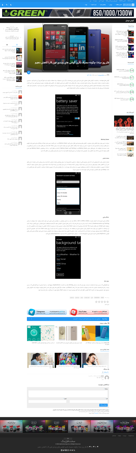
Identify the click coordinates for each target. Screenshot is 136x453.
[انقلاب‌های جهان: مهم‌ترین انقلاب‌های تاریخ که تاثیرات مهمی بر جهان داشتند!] (124, 121)
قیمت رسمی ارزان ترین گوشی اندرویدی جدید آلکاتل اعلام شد (69, 343)
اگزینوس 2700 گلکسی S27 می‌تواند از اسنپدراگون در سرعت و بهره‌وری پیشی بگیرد (9, 79)
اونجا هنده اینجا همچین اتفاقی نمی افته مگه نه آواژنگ (10, 98)
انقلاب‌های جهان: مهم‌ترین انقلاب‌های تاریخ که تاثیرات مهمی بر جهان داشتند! (125, 129)
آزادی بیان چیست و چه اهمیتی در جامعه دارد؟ (121, 154)
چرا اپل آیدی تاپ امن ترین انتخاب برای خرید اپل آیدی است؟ (8, 57)
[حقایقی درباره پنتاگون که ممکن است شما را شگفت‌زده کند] (130, 138)
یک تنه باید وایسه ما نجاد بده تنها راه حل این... (10, 104)
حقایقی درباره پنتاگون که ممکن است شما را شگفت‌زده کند (120, 138)
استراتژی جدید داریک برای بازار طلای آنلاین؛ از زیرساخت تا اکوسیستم (9, 65)
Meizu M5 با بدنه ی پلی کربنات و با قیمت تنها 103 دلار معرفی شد (97, 343)
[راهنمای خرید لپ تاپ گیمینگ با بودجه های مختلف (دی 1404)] (11, 426)
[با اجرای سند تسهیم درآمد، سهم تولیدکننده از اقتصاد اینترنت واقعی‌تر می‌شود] (19, 72)
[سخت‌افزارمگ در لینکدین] (61, 450)
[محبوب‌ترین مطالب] (7, 44)
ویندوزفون (72, 297)
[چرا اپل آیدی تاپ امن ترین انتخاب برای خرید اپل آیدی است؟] (19, 58)
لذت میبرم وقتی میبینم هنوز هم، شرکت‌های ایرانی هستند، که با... (11, 116)
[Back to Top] (68, 439)
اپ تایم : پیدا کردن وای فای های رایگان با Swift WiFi (43, 343)
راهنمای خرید (103, 5)
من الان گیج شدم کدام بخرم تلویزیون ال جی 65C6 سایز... (10, 110)
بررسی (110, 5)
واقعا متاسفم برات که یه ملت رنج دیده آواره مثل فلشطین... (9, 133)
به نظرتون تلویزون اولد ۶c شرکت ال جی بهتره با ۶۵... (10, 121)
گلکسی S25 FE (122, 1)
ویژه (86, 5)
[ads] (68, 13)
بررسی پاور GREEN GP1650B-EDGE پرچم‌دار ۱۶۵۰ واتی (121, 40)
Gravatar (96, 413)
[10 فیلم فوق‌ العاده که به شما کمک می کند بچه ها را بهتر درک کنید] (68, 360)
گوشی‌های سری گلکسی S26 (111, 1)
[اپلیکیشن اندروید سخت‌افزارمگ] (72, 450)
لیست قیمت (93, 5)
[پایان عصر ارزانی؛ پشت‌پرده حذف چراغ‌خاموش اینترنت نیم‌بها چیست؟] (19, 51)
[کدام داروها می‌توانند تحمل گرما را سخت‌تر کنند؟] (95, 360)
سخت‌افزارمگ (131, 436)
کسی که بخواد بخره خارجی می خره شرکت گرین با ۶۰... (10, 127)
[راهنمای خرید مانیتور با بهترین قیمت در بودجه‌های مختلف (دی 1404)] (56, 426)
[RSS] (74, 450)
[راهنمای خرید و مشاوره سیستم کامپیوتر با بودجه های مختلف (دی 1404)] (102, 426)
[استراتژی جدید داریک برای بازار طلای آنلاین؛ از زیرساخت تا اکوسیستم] (19, 65)
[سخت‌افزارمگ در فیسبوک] (66, 450)
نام (107, 399)
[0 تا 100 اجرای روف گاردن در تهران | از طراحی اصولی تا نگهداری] (130, 143)
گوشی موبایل (130, 20)
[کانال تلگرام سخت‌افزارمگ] (70, 450)
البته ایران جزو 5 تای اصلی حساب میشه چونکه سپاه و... (10, 144)
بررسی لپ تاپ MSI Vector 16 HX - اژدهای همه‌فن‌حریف (122, 99)
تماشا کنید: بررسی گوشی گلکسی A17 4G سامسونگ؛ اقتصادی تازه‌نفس (121, 92)
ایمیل (65, 399)
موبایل (82, 297)
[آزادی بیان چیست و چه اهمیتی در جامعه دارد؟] (130, 155)
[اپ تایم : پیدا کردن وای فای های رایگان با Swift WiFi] (40, 333)
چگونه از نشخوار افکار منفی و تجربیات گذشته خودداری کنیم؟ (40, 367)
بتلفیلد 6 (95, 1)
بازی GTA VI (130, 1)
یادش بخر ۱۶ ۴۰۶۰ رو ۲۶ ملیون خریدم (10, 92)
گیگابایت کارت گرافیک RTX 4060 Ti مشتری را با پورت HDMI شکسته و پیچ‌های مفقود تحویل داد (121, 33)
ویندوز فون (77, 297)
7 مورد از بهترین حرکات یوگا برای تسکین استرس (120, 149)
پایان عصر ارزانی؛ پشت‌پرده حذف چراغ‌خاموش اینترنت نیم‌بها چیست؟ (8, 50)
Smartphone (96, 297)
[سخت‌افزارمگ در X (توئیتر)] (64, 450)
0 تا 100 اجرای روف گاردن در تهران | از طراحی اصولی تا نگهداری (120, 143)
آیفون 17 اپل (101, 1)
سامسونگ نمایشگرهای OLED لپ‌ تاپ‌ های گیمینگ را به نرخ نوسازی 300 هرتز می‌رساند (121, 48)
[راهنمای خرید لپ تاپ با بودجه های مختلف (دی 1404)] (34, 426)
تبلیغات (119, 436)
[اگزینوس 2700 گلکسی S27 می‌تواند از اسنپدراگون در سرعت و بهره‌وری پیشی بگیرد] (19, 79)
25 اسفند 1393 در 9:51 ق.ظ (94, 376)
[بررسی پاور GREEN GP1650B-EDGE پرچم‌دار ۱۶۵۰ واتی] (131, 41)
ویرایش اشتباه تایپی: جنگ (12, 139)
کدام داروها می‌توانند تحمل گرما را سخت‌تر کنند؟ (96, 366)
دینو (90, 1)
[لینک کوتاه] (87, 75)
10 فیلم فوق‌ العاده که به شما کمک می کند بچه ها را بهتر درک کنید (69, 367)
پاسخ (103, 379)
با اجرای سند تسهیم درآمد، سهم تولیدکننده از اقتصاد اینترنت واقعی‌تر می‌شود (85, 319)
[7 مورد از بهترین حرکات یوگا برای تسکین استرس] (130, 149)
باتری (92, 297)
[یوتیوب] (89, 312)
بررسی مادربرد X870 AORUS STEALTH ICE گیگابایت (123, 84)
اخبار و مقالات (119, 5)
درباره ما (124, 436)
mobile (102, 297)
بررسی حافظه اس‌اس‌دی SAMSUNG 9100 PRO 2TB (121, 77)
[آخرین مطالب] (17, 44)
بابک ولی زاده (101, 75)
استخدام (114, 436)
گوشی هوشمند (86, 297)
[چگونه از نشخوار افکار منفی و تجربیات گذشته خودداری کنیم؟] (40, 360)
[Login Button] (2, 5)
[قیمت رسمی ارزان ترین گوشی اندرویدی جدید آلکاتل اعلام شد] (68, 333)
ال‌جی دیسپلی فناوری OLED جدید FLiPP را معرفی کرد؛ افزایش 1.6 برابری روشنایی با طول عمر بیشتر (121, 55)
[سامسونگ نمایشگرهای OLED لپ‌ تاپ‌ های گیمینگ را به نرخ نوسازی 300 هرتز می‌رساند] (131, 48)
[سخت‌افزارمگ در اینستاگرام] (68, 450)
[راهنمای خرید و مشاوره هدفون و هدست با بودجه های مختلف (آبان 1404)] (124, 426)
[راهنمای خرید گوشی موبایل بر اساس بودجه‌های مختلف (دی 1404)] (79, 426)
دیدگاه (104, 372)
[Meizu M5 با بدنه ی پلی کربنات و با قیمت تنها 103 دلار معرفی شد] (95, 333)
